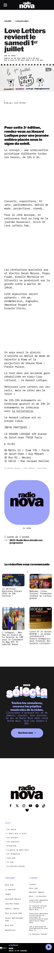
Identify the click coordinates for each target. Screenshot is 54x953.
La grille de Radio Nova (18, 850)
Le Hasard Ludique (12, 468)
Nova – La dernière (37, 896)
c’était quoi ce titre (17, 833)
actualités (11, 846)
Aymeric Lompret (12, 908)
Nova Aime (42, 468)
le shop (10, 862)
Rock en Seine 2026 (13, 913)
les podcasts (12, 838)
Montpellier (10, 930)
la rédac (27, 528)
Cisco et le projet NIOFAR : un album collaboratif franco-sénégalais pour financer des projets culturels (41, 637)
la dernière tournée (16, 866)
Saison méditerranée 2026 (14, 919)
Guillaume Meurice (13, 899)
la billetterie (22, 411)
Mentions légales (36, 892)
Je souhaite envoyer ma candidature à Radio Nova (38, 907)
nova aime (11, 858)
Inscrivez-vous (25, 732)
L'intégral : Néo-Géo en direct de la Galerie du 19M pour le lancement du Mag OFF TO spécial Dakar (12, 638)
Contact (32, 884)
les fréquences (13, 854)
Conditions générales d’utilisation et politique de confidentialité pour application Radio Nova (38, 918)
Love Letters (29, 468)
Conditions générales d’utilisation (38, 901)
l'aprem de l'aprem (16, 537)
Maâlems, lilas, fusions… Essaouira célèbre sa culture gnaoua (41, 595)
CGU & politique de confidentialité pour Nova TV (38, 928)
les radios (11, 829)
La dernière (10, 889)
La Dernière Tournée (38, 934)
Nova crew (33, 888)
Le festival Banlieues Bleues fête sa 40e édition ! (12, 592)
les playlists (13, 842)
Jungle (8, 894)
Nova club (9, 925)
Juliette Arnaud (12, 904)
